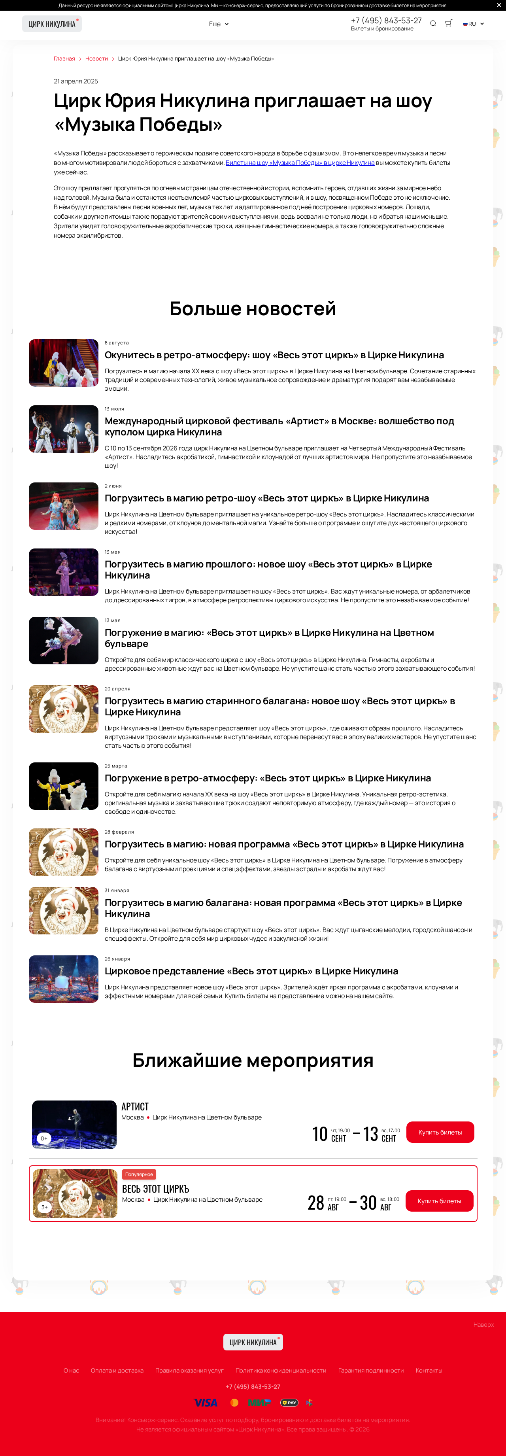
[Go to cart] (449, 24)
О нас (71, 1370)
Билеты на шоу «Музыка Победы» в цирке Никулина (300, 162)
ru (472, 23)
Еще (215, 24)
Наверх (484, 1324)
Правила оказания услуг (189, 1370)
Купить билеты (440, 1132)
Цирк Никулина (52, 24)
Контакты (429, 1370)
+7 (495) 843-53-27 (386, 20)
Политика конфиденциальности (281, 1370)
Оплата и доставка (117, 1370)
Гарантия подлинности (371, 1370)
